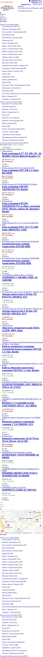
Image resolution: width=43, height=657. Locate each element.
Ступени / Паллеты (8, 132)
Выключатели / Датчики (10, 37)
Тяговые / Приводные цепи (11, 140)
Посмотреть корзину (25, 8)
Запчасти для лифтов (7, 24)
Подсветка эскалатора (9, 118)
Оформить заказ (37, 8)
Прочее (4, 82)
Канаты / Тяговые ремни (10, 49)
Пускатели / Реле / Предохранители (14, 85)
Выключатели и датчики (10, 104)
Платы (4, 74)
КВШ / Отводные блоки (10, 51)
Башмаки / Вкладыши (9, 29)
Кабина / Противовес (9, 46)
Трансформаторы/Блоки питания (13, 137)
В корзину (5, 166)
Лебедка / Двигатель (9, 57)
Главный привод (7, 106)
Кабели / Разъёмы (8, 43)
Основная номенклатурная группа (12, 143)
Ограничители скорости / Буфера (13, 65)
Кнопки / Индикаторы (9, 54)
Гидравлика (6, 40)
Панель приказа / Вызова (10, 71)
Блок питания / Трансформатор (12, 32)
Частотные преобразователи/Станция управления (19, 93)
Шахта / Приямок (8, 96)
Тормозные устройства (10, 134)
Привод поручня (7, 123)
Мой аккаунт (37, 4)
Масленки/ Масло (8, 63)
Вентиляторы (6, 35)
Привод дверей (7, 79)
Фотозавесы (6, 91)
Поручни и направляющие (11, 120)
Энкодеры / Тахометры (10, 99)
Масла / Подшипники (9, 112)
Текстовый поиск (6, 145)
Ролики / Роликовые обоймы (12, 129)
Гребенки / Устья (7, 109)
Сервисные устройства (10, 88)
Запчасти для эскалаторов (9, 102)
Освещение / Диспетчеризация (12, 68)
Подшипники (6, 77)
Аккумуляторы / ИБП (9, 26)
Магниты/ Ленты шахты (10, 60)
